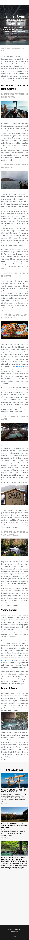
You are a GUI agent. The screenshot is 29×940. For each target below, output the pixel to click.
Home (2, 48)
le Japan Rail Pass (7, 660)
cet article (20, 366)
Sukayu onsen (6, 446)
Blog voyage (7, 48)
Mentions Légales (14, 931)
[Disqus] (14, 899)
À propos (14, 934)
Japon (12, 48)
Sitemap (14, 933)
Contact (14, 936)
